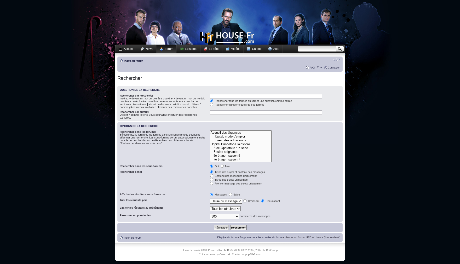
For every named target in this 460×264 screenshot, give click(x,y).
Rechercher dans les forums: (138, 131)
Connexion (334, 67)
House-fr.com (227, 38)
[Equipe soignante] (241, 152)
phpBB (226, 250)
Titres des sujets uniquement (231, 179)
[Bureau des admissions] (241, 140)
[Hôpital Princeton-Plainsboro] (241, 144)
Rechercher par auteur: (134, 111)
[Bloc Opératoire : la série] (241, 148)
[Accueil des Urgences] (241, 133)
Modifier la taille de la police (336, 60)
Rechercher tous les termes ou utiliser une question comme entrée (253, 100)
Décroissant (272, 201)
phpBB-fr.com (253, 254)
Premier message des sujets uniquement (238, 183)
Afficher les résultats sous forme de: (143, 194)
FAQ (312, 67)
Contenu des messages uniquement (235, 175)
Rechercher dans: (131, 171)
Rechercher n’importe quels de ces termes (239, 104)
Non (227, 166)
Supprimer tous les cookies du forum (261, 237)
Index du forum (133, 60)
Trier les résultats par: (133, 200)
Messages (220, 194)
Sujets (237, 194)
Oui (216, 166)
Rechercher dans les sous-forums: (141, 166)
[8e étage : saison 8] (241, 156)
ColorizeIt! (225, 254)
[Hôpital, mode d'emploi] (241, 136)
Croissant (253, 201)
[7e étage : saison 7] (241, 159)
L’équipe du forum (227, 237)
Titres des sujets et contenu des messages (239, 172)
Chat (319, 67)
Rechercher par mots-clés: (136, 95)
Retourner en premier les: (136, 215)
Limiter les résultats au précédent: (141, 207)
